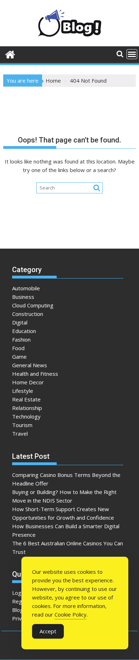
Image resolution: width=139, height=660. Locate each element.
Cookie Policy (71, 614)
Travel (20, 433)
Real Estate (26, 399)
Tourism (22, 424)
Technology (26, 416)
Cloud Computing (32, 305)
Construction (27, 313)
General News (29, 365)
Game (19, 356)
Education (24, 330)
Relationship (27, 407)
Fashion (21, 339)
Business (23, 296)
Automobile (26, 288)
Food (18, 348)
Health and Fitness (35, 373)
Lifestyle (22, 390)
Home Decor (28, 382)
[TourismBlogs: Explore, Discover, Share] (10, 54)
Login (18, 592)
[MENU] (132, 54)
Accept (48, 631)
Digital (19, 322)
